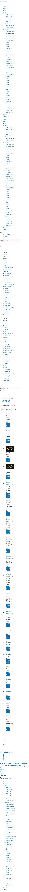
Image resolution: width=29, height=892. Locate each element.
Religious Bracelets (10, 35)
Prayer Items (9, 71)
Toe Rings (8, 105)
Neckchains (7, 280)
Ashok (6, 752)
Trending (5, 252)
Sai (7, 89)
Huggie (7, 46)
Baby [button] (6, 12)
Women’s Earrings (10, 55)
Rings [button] (6, 103)
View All (5, 114)
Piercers (8, 50)
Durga (7, 78)
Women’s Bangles (10, 25)
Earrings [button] (6, 38)
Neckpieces (7, 282)
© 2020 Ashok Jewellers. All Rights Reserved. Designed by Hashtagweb (14, 764)
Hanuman (8, 84)
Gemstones (5, 271)
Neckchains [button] (7, 57)
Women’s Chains (10, 67)
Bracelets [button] (7, 29)
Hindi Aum (8, 86)
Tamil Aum (8, 95)
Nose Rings (8, 106)
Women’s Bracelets (10, 37)
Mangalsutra (9, 59)
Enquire (3, 776)
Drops (7, 42)
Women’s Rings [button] (6, 309)
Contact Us (5, 116)
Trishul (7, 99)
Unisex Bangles (9, 27)
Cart (1, 774)
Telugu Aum (9, 97)
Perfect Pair (9, 48)
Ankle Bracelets (10, 31)
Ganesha (8, 80)
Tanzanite (7, 311)
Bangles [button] (6, 23)
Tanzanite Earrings (10, 54)
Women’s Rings (9, 112)
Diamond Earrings (10, 40)
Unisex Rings (9, 110)
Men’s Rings (9, 108)
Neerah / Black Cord (11, 63)
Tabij (7, 93)
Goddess (8, 82)
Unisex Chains (9, 65)
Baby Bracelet (9, 16)
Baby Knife (8, 18)
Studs (7, 52)
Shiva (7, 91)
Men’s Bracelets (10, 33)
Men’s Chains (9, 61)
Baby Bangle (9, 14)
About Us (5, 8)
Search (1, 240)
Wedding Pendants (10, 72)
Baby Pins (8, 20)
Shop (6, 398)
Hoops (7, 44)
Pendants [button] (7, 69)
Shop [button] (4, 10)
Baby (4, 256)
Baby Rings (8, 21)
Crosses (8, 76)
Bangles (5, 254)
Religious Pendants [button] (9, 74)
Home (4, 6)
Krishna (8, 88)
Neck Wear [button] (5, 277)
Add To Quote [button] (8, 424)
